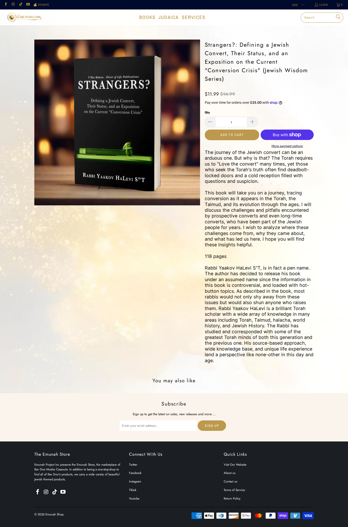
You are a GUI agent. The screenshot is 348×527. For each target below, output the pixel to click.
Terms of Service (234, 490)
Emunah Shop (54, 514)
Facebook (135, 473)
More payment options (287, 146)
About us (229, 473)
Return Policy (232, 498)
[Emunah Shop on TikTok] (20, 5)
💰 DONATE (41, 5)
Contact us (230, 481)
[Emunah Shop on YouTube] (28, 5)
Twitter (133, 464)
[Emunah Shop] (24, 17)
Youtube (134, 498)
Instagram (135, 481)
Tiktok (132, 490)
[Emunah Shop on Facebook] (6, 5)
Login (323, 5)
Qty (207, 112)
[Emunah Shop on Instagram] (13, 5)
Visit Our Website (235, 464)
